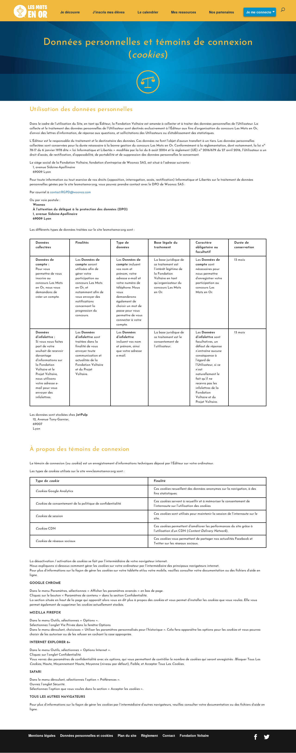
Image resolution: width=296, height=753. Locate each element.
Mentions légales (42, 735)
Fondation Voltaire (194, 735)
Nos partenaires (221, 12)
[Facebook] (255, 737)
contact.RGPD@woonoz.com (70, 192)
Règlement (150, 735)
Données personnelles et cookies (86, 735)
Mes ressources (183, 12)
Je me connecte (258, 12)
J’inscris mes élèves (109, 12)
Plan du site (127, 735)
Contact (169, 735)
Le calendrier (148, 12)
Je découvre (70, 12)
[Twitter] (266, 737)
